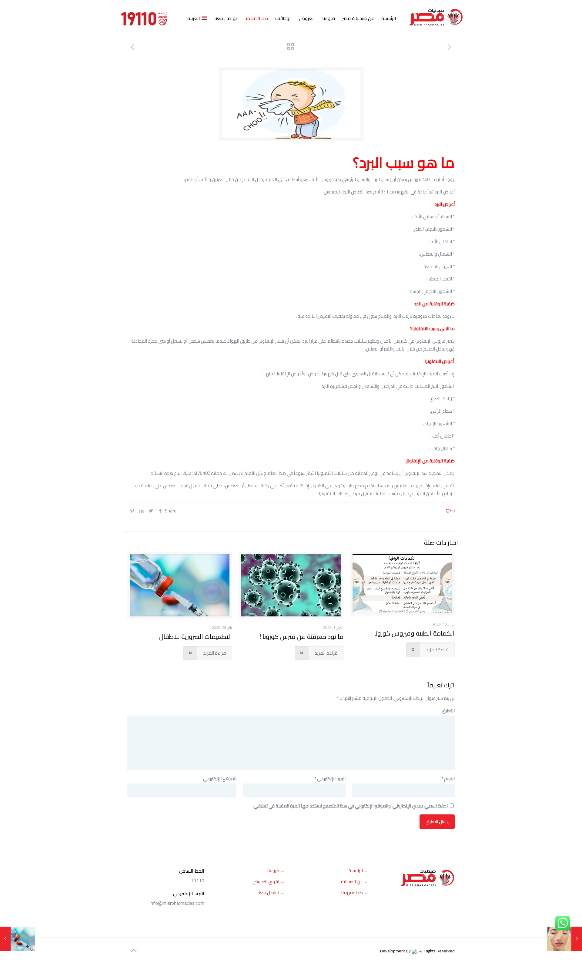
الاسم (448, 779)
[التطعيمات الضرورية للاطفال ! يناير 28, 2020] (17, 939)
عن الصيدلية (352, 881)
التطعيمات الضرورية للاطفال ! (194, 637)
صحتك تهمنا (352, 892)
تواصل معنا (268, 892)
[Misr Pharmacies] (436, 14)
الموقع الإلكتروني (219, 779)
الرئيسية (356, 870)
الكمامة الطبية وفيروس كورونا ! (413, 633)
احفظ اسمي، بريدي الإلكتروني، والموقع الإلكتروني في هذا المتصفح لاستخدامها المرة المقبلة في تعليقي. (350, 805)
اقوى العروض (266, 881)
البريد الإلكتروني (330, 779)
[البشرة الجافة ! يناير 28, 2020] (564, 939)
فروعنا (273, 870)
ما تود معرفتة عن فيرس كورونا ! (301, 637)
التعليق (448, 711)
